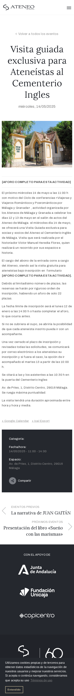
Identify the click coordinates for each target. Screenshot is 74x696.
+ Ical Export (41, 421)
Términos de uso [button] (41, 680)
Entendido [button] (14, 689)
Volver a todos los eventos (38, 34)
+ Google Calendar (15, 421)
